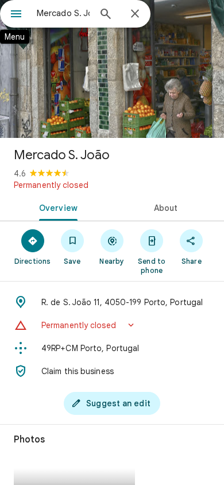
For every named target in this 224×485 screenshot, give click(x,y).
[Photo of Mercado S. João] (112, 69)
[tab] (56, 207)
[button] (112, 325)
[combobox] (63, 13)
